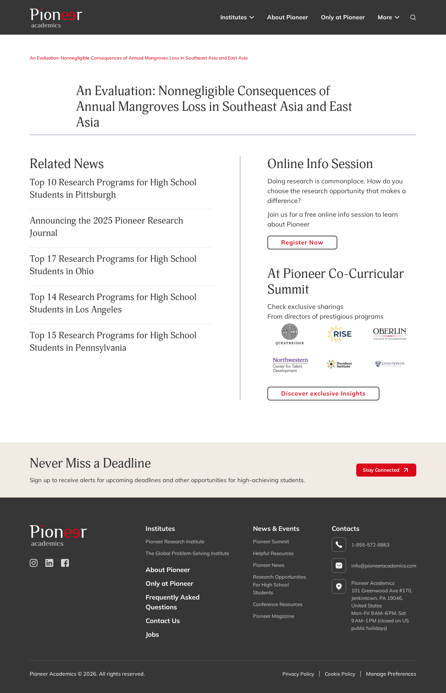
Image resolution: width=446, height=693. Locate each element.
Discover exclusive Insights (323, 393)
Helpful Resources (273, 553)
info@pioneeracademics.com (383, 566)
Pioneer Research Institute (175, 541)
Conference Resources (277, 604)
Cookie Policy (340, 674)
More (385, 17)
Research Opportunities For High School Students (279, 585)
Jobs (152, 634)
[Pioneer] (56, 17)
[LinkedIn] (49, 563)
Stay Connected (381, 470)
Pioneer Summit (271, 541)
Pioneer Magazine (273, 616)
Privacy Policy (298, 674)
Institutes (233, 17)
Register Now (302, 242)
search (413, 17)
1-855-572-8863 (370, 545)
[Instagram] (34, 563)
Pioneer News (268, 565)
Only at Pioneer (343, 17)
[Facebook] (65, 563)
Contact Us (163, 621)
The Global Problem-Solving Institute (187, 553)
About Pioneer (287, 17)
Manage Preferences (391, 673)
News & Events (276, 528)
